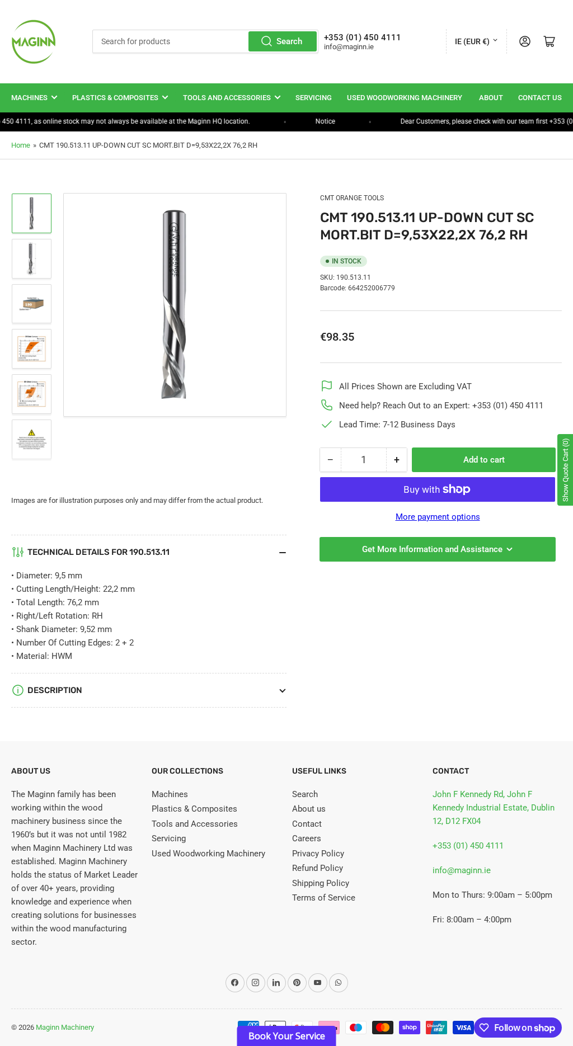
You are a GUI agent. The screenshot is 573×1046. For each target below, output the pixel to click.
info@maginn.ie (462, 870)
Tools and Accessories (227, 97)
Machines (29, 97)
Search (289, 41)
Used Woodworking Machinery (404, 97)
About (491, 97)
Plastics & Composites (115, 97)
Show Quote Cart (565, 470)
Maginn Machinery (65, 1027)
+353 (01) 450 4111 (468, 846)
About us (309, 809)
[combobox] (205, 41)
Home (20, 145)
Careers (306, 838)
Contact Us (540, 97)
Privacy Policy (318, 854)
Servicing (313, 97)
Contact (307, 824)
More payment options (438, 517)
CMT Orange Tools (352, 198)
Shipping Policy (320, 883)
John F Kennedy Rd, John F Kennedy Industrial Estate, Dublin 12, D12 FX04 (494, 807)
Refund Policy (317, 868)
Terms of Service (323, 898)
